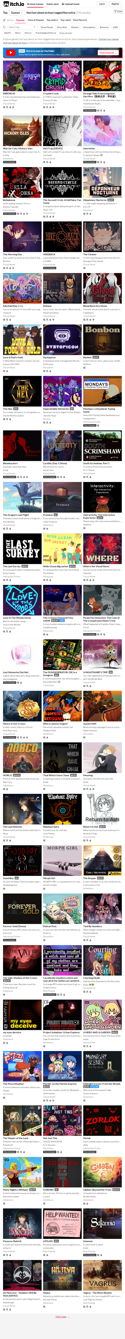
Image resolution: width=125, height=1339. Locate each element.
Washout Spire (51, 826)
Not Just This (50, 1138)
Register (115, 3)
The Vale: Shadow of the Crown (20, 977)
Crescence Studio (91, 155)
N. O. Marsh (89, 470)
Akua (5, 833)
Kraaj (5, 470)
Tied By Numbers (92, 926)
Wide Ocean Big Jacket (55, 566)
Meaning (88, 775)
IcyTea (6, 155)
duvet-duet (48, 470)
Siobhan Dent (49, 730)
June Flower (49, 833)
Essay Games (9, 573)
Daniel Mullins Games (13, 415)
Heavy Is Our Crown (14, 723)
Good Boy (8, 878)
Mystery (75, 27)
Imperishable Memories (56, 408)
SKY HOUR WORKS (92, 679)
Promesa (48, 514)
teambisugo (8, 1302)
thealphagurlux (10, 885)
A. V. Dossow (49, 1145)
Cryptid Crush (51, 93)
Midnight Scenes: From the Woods (101, 1083)
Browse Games (35, 3)
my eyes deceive (12, 1032)
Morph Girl (49, 878)
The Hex (7, 408)
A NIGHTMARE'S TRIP (95, 672)
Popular (20, 20)
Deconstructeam (11, 1196)
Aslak (45, 782)
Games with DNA (11, 364)
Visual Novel (47, 27)
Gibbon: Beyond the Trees (97, 1189)
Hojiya (46, 1292)
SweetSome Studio (92, 103)
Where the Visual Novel (96, 566)
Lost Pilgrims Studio (92, 1299)
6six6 (85, 1248)
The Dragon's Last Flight (16, 514)
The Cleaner (90, 254)
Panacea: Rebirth (12, 1241)
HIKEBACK (49, 254)
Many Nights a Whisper (15, 1189)
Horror (28, 33)
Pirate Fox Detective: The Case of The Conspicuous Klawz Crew (101, 619)
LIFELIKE (48, 1241)
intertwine (89, 148)
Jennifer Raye (49, 415)
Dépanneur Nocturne (95, 199)
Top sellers (52, 19)
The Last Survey (12, 566)
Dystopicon (49, 357)
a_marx (46, 1196)
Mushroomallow (51, 312)
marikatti (47, 155)
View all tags (66, 33)
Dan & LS (7, 933)
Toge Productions (51, 1039)
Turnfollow (48, 573)
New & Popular (36, 19)
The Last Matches (12, 826)
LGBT (115, 27)
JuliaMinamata (50, 627)
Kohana (47, 305)
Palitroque (48, 364)
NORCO (7, 775)
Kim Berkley (9, 521)
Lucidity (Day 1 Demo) (55, 463)
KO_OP (86, 206)
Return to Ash (90, 826)
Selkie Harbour (90, 730)
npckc (86, 1039)
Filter (120, 11)
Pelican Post (49, 926)
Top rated (65, 19)
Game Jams (52, 3)
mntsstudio (48, 1248)
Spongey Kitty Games (93, 261)
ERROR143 (9, 93)
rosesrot (7, 312)
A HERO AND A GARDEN (97, 1032)
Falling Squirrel (10, 987)
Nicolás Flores (50, 1299)
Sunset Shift (89, 723)
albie (85, 1145)
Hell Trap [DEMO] (52, 148)
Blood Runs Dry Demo (95, 305)
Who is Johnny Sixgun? (55, 723)
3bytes (6, 1090)
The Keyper (89, 878)
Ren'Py (7, 33)
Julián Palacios (50, 521)
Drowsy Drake (50, 100)
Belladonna (9, 199)
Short (17, 33)
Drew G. (47, 933)
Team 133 (47, 209)
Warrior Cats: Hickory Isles (17, 148)
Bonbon (87, 357)
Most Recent (80, 19)
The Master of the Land (15, 1138)
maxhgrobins (89, 418)
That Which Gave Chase (56, 775)
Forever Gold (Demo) (14, 926)
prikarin (7, 1248)
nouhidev (7, 1035)
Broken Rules (89, 1196)
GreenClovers (49, 987)
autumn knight (50, 885)
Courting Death (91, 977)
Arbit (85, 782)
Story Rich (62, 27)
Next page (61, 1316)
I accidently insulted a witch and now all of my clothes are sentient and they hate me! (61, 980)
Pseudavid (8, 1145)
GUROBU (48, 1189)
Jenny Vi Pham (10, 100)
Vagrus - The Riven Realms (97, 1292)
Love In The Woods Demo (17, 617)
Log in (102, 3)
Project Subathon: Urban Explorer (61, 1032)
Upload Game (72, 3)
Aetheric (87, 364)
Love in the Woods (11, 624)
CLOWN (47, 261)
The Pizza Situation (13, 1083)
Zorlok (87, 1138)
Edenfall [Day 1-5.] (13, 305)
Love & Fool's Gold (13, 357)
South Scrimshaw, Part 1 (96, 463)
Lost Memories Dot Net (15, 672)
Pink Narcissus (10, 730)
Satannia (88, 1241)
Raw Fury (7, 782)
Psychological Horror (46, 33)
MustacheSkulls (90, 933)
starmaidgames (10, 679)
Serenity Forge (90, 833)
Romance (104, 27)
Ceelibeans (88, 312)
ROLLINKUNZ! (50, 682)
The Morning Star (12, 254)
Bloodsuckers (10, 463)
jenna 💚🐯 (88, 984)
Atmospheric (89, 27)
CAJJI (86, 627)
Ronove (6, 261)
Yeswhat (87, 573)
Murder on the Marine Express (60, 1083)
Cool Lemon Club (91, 885)
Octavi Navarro (90, 1093)
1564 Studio (49, 1093)
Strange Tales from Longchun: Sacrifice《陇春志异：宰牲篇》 (100, 95)
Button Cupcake (10, 206)
